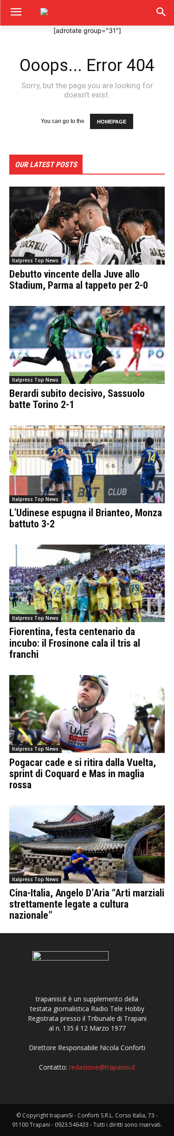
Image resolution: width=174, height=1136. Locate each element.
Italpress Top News (35, 260)
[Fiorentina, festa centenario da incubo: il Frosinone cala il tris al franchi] (87, 584)
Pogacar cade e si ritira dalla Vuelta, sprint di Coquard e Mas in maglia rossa (82, 774)
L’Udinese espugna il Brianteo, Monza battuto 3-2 (85, 518)
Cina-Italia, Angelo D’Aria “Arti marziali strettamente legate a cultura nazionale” (86, 904)
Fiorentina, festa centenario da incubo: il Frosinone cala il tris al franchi (74, 643)
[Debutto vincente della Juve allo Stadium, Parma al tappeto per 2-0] (87, 226)
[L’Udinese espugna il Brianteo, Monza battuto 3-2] (87, 464)
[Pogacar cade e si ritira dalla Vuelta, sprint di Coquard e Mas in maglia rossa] (87, 714)
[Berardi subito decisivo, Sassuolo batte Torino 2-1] (87, 345)
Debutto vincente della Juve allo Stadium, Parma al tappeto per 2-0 (78, 279)
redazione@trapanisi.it (102, 1067)
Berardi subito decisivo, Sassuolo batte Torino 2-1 (77, 399)
